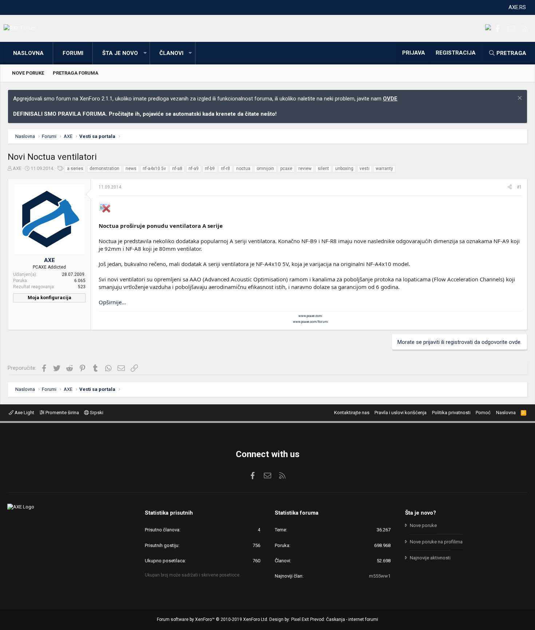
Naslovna (28, 53)
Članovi (171, 53)
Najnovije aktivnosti (430, 557)
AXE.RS (517, 7)
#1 (519, 187)
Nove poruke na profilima (436, 541)
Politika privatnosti (451, 412)
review (305, 168)
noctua (243, 168)
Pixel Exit (300, 619)
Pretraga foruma (75, 73)
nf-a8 (177, 168)
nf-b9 (210, 168)
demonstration (104, 168)
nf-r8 (225, 168)
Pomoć (483, 412)
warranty (384, 168)
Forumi (73, 53)
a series (75, 168)
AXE (17, 168)
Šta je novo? (420, 513)
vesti (364, 168)
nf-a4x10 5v (154, 168)
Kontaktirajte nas (351, 412)
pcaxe (286, 168)
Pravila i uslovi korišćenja (400, 412)
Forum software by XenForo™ (212, 619)
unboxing (344, 168)
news (131, 168)
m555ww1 (380, 576)
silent (323, 168)
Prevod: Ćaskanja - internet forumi (344, 619)
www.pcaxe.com (310, 316)
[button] (145, 53)
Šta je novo (120, 53)
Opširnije (110, 302)
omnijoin (265, 168)
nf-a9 (194, 168)
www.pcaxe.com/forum (310, 322)
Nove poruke (28, 73)
